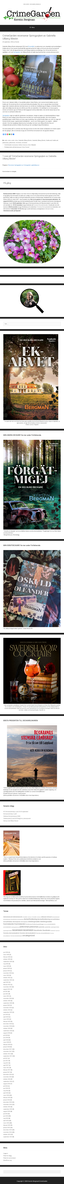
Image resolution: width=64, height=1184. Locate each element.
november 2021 (7, 987)
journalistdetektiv (51, 924)
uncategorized (28, 935)
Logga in (5, 1153)
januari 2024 (6, 970)
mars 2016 (6, 1095)
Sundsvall (53, 930)
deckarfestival (14, 919)
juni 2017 (5, 1060)
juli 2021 (5, 991)
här (11, 205)
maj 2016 (5, 1090)
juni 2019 (5, 1014)
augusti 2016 (6, 1083)
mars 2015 (6, 1123)
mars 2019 (6, 1019)
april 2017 (6, 1065)
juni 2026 (5, 952)
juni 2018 (5, 1037)
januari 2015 (6, 1127)
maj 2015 (5, 1118)
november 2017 (7, 1051)
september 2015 (7, 1109)
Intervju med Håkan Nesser (10, 821)
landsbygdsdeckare (15, 927)
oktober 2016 (6, 1079)
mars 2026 (6, 954)
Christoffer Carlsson (27, 917)
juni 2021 (5, 993)
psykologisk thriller (55, 927)
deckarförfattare (55, 919)
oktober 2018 (6, 1028)
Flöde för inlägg (7, 1155)
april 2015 (6, 1120)
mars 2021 (6, 996)
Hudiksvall (49, 140)
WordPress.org (7, 1160)
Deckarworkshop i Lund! (10, 814)
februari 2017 (6, 1070)
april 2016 (6, 1093)
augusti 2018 (6, 1033)
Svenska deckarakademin (11, 933)
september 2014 (7, 1136)
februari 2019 (6, 1021)
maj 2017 (5, 1063)
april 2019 (6, 1017)
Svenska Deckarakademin (44, 207)
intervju (45, 924)
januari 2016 (6, 1100)
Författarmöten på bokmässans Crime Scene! (16, 147)
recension (18, 142)
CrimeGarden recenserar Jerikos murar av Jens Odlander (20, 145)
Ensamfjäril (31, 46)
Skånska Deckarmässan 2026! (11, 816)
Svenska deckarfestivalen (16, 935)
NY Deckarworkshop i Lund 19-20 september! (15, 811)
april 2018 (6, 1040)
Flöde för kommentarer (9, 1158)
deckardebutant (55, 917)
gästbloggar (41, 924)
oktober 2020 (6, 1000)
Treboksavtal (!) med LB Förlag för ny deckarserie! (17, 818)
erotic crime (7, 140)
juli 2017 (5, 1058)
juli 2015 (5, 1113)
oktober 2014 (6, 1134)
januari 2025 (6, 968)
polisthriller (41, 927)
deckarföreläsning (30, 919)
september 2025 (7, 961)
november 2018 (7, 1026)
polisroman (5, 142)
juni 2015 (5, 1116)
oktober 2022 (6, 977)
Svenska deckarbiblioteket (43, 933)
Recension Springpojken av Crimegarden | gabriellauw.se (23, 165)
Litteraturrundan (49, 208)
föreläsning (29, 924)
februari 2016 (6, 1097)
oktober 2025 (6, 959)
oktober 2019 (6, 1010)
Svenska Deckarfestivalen (41, 205)
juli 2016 (5, 1086)
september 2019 (7, 1012)
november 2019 (7, 1007)
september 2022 (7, 980)
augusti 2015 (6, 1111)
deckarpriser (17, 921)
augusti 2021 (6, 989)
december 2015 (7, 1102)
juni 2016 (5, 1088)
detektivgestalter (34, 921)
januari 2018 (6, 1046)
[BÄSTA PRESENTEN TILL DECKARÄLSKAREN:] (32, 756)
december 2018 (7, 1023)
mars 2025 (6, 966)
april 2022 (6, 982)
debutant (43, 917)
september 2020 (7, 1003)
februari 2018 (6, 1044)
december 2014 (7, 1130)
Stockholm (38, 930)
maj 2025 (5, 963)
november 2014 (7, 1132)
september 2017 (7, 1056)
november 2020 (7, 998)
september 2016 (7, 1081)
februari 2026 (6, 957)
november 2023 (7, 973)
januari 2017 (6, 1072)
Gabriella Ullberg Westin (25, 140)
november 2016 (7, 1077)
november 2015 (7, 1104)
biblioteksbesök (8, 917)
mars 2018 (6, 1042)
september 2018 (7, 1030)
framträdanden (8, 924)
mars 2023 (6, 975)
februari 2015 (6, 1125)
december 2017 (7, 1049)
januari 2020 (6, 1005)
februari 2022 (6, 984)
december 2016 (7, 1074)
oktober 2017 (6, 1053)
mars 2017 (6, 1067)
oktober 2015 (6, 1106)
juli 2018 (5, 1035)
